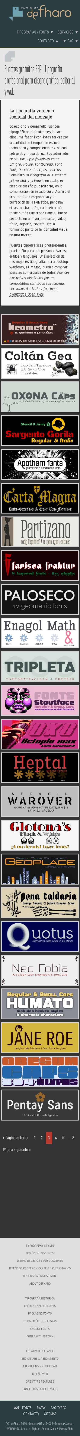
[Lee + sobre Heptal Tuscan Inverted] (40, 781)
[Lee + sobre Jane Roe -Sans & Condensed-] (40, 1050)
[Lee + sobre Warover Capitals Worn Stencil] (40, 814)
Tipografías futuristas (40, 1321)
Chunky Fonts (40, 1328)
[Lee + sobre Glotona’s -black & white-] (40, 848)
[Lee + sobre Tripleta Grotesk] (40, 679)
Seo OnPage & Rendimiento (40, 1358)
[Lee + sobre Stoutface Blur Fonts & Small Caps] (40, 713)
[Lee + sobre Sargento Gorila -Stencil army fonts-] (40, 443)
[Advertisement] (40, 1194)
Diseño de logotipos (40, 1253)
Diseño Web (40, 1374)
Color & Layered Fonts (40, 1306)
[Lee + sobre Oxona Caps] (40, 410)
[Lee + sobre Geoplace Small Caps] (40, 882)
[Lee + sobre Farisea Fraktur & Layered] (40, 578)
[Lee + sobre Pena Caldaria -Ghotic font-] (40, 916)
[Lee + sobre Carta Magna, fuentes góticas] (40, 511)
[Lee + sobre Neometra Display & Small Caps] (40, 342)
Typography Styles (40, 1245)
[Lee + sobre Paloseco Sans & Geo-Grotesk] (40, 612)
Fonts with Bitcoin (40, 1336)
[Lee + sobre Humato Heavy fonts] (40, 1017)
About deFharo (40, 1283)
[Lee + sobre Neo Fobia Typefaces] (40, 983)
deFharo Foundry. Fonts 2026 (40, 12)
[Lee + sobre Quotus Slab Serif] (40, 949)
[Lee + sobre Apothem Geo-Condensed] (40, 477)
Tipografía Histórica (40, 1298)
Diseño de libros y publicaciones (40, 1260)
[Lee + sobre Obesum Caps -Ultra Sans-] (40, 1084)
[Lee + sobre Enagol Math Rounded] (40, 646)
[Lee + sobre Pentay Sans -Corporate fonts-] (40, 1118)
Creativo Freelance (40, 1351)
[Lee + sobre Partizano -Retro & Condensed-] (40, 545)
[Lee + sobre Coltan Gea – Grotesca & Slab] (40, 376)
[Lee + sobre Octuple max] (40, 747)
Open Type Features (40, 1381)
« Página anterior (16, 1138)
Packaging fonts (40, 1313)
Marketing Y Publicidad (40, 1366)
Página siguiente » (17, 1150)
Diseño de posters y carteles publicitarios (40, 1268)
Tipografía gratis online (40, 1276)
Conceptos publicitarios (40, 1389)
